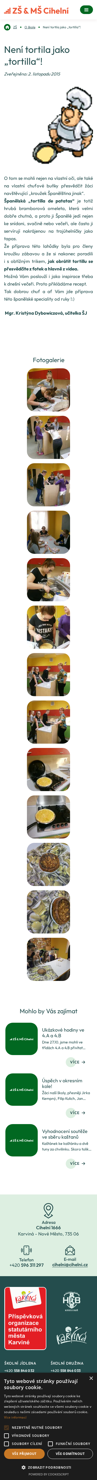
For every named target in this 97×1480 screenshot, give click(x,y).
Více (74, 1062)
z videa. (70, 269)
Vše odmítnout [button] (70, 1453)
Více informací (15, 1417)
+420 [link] (19, 1370)
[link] (10, 27)
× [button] (91, 1378)
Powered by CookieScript (49, 1474)
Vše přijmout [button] (24, 1453)
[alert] (48, 1426)
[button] (48, 1467)
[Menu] (86, 9)
